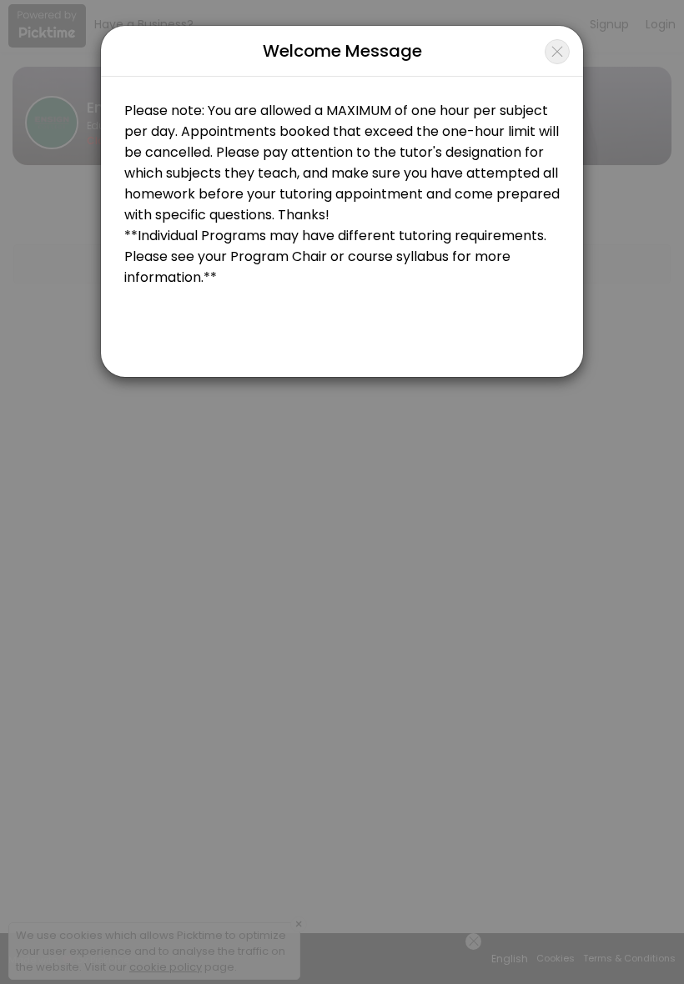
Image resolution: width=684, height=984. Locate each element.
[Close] (557, 51)
